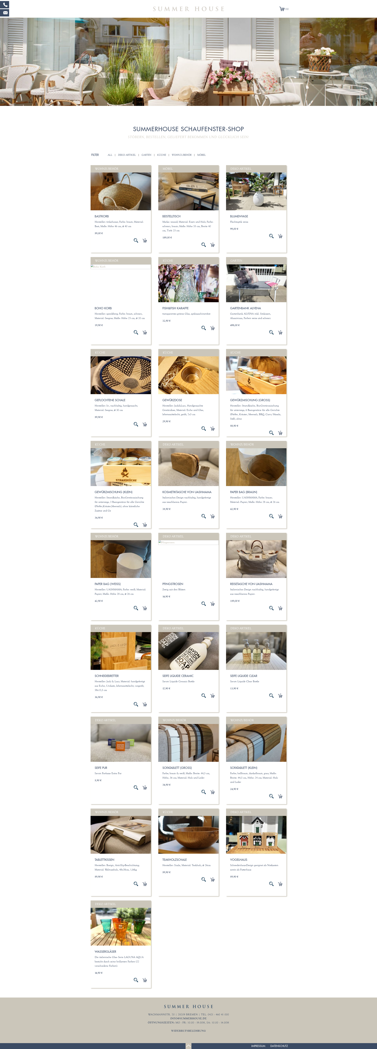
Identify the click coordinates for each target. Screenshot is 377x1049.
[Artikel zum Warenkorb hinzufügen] (142, 240)
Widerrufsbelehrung (188, 1030)
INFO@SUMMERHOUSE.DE (188, 1018)
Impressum (258, 1046)
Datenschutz (279, 1046)
